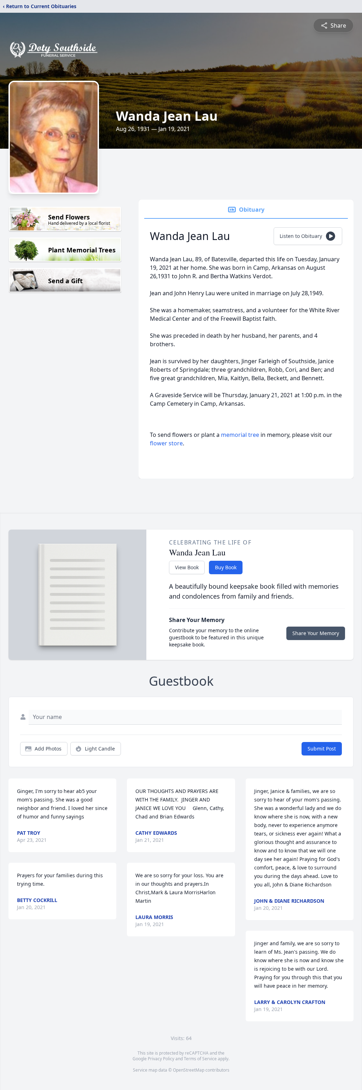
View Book (187, 567)
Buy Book (226, 567)
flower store (166, 443)
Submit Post (322, 748)
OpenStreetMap (188, 1070)
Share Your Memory (315, 633)
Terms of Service (200, 1059)
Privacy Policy (161, 1059)
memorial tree (240, 435)
